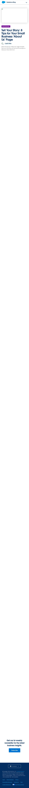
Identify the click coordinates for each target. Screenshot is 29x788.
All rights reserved (20, 771)
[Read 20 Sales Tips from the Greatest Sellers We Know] (14, 301)
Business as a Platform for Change (11, 583)
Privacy (16, 779)
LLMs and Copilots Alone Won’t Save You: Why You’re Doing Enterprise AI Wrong (14, 236)
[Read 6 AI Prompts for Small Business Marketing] (14, 371)
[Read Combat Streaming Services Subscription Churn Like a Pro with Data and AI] (14, 517)
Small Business (5, 26)
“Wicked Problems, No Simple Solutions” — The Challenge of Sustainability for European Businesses (14, 588)
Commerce (5, 609)
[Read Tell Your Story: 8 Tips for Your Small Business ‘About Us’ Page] (14, 15)
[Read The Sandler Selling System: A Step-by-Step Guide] (14, 272)
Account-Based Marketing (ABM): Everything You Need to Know (12, 646)
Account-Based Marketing (9, 633)
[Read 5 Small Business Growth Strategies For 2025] (14, 432)
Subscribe (14, 750)
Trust (21, 782)
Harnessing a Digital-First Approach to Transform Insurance (14, 118)
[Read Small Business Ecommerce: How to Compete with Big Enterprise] (14, 73)
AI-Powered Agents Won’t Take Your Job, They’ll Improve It (14, 559)
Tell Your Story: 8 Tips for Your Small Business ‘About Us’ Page (13, 34)
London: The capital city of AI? (11, 598)
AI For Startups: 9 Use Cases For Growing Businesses (12, 415)
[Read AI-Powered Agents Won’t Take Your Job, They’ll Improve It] (14, 547)
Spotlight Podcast (7, 472)
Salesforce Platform (8, 658)
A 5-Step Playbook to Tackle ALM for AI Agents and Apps (13, 672)
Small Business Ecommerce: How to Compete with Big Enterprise (13, 86)
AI (3, 113)
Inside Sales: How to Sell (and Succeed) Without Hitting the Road (13, 688)
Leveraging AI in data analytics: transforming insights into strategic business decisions (12, 714)
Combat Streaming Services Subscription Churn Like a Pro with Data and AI (13, 529)
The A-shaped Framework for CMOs (12, 637)
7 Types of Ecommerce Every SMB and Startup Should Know (13, 146)
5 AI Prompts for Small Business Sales (14, 355)
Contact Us (16, 782)
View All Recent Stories (19, 488)
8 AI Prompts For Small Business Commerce (14, 613)
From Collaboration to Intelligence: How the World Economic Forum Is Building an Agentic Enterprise (13, 477)
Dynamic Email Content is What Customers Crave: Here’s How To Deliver (14, 221)
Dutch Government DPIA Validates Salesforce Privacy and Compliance (12, 662)
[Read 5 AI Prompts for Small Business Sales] (14, 342)
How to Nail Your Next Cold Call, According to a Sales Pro (11, 698)
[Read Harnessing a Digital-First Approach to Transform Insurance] (14, 104)
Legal (3, 779)
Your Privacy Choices (19, 784)
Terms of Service (10, 779)
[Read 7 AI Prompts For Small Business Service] (14, 193)
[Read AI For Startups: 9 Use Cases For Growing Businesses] (14, 402)
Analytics (5, 710)
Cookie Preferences (6, 784)
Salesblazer (6, 684)
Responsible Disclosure (7, 782)
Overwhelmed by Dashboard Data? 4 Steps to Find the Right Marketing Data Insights (13, 726)
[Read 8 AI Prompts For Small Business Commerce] (14, 162)
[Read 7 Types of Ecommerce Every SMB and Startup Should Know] (14, 134)
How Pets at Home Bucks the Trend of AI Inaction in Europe (14, 229)
